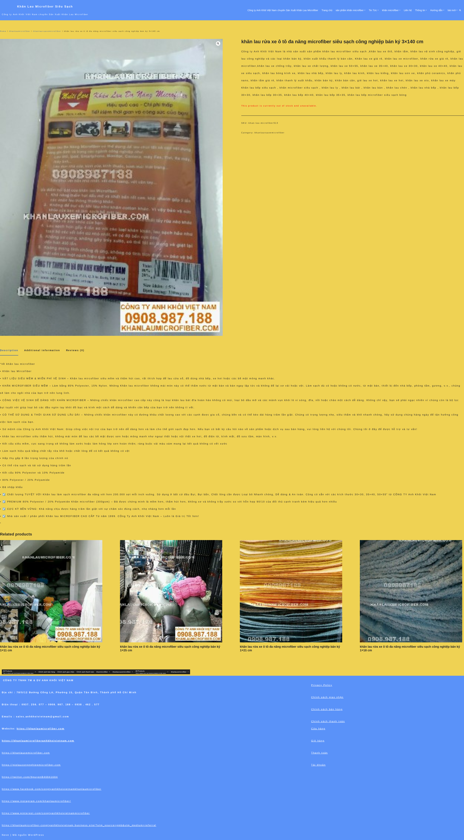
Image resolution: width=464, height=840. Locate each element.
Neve (5, 835)
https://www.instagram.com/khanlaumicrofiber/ (36, 801)
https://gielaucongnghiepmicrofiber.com (31, 765)
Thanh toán (319, 752)
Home (3, 31)
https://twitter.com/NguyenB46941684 (30, 777)
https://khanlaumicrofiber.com (40, 728)
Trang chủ (327, 10)
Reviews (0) (75, 350)
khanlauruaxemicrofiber (47, 31)
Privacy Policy (321, 685)
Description (9, 350)
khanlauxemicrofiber (178, 672)
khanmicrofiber (102, 672)
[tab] (9, 350)
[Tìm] (460, 10)
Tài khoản (318, 765)
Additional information (42, 350)
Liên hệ (408, 10)
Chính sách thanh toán (85, 672)
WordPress (36, 835)
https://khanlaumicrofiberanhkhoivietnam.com (38, 740)
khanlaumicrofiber (20, 31)
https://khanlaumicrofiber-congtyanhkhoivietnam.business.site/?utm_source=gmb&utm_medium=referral (79, 825)
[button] (364, 10)
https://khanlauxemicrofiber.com (26, 752)
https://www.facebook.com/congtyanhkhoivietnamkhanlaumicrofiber (51, 789)
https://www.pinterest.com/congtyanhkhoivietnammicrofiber (46, 813)
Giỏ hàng (318, 740)
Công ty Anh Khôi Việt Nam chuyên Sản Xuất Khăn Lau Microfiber (282, 10)
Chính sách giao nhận (65, 672)
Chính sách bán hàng (47, 672)
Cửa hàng (318, 728)
